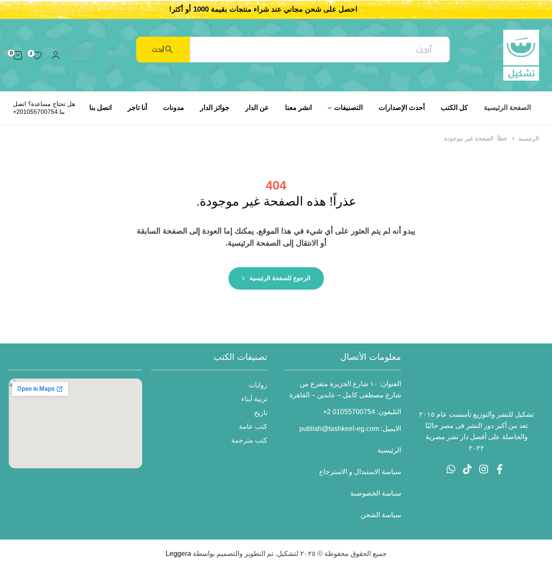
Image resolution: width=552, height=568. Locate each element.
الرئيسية (528, 138)
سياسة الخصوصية (375, 493)
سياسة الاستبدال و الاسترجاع (360, 471)
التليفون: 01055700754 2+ (362, 411)
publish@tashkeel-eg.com (339, 428)
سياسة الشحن (381, 514)
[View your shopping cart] (18, 55)
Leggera (178, 553)
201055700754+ (35, 111)
